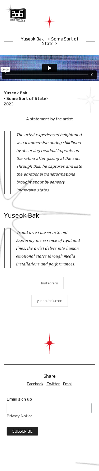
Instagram (49, 283)
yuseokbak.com (49, 301)
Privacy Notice (19, 415)
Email (67, 384)
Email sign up (19, 399)
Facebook (35, 384)
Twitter (53, 384)
